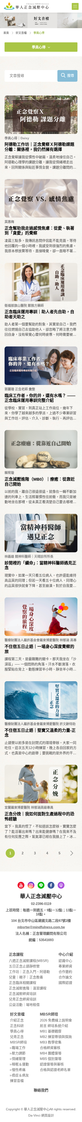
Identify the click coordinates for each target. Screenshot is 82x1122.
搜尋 (70, 75)
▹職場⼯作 (18, 1048)
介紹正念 (17, 1020)
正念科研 (17, 1026)
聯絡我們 (41, 1090)
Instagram (31, 885)
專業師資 (65, 966)
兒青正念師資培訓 (22, 999)
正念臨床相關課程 (22, 983)
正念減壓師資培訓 (22, 994)
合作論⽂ (65, 977)
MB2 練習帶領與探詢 (56, 1037)
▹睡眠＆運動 (19, 1064)
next (71, 853)
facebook (51, 885)
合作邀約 (65, 972)
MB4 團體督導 (51, 1053)
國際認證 (65, 983)
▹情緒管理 (18, 1059)
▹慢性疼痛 (18, 1070)
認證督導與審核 (52, 1064)
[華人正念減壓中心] (26, 5)
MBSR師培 (18, 1042)
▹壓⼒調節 (18, 1053)
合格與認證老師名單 (55, 1070)
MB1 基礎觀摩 (51, 1031)
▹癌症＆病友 (19, 1075)
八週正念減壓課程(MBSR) (29, 961)
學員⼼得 (39, 47)
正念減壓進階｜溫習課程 (27, 988)
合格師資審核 (50, 1048)
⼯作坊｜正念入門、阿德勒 (29, 972)
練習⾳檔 (17, 1081)
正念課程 (16, 954)
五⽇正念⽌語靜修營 (24, 966)
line (41, 885)
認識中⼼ (65, 961)
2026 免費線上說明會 (56, 1020)
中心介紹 (66, 954)
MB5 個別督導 (51, 1059)
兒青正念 (17, 1037)
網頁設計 (47, 1115)
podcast (61, 885)
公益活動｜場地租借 (24, 1005)
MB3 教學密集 (51, 1042)
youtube (21, 885)
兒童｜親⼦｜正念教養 (26, 977)
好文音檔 (21, 33)
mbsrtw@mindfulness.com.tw (41, 927)
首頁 (6, 33)
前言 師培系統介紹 (54, 1026)
